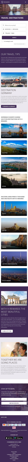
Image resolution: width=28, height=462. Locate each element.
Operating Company (14, 456)
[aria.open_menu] (25, 2)
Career (14, 460)
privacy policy (17, 406)
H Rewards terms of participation (14, 454)
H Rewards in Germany (8, 106)
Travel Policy (14, 457)
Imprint (14, 453)
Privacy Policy (14, 451)
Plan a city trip (6, 331)
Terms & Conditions (14, 458)
